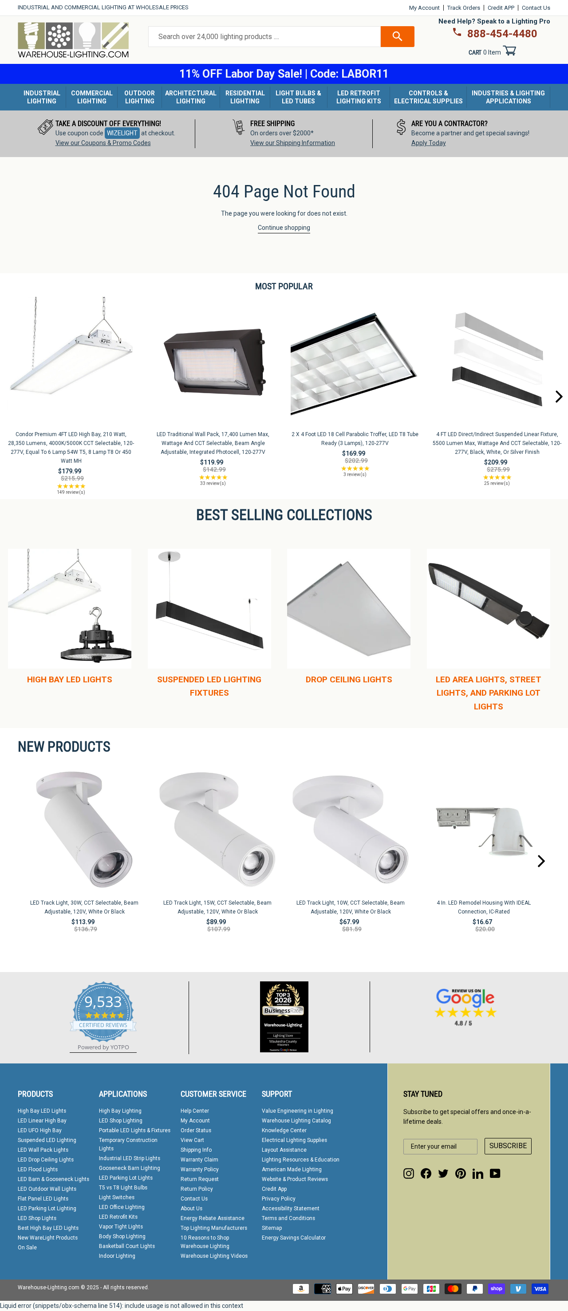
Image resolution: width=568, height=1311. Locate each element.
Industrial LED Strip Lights (129, 1158)
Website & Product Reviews (295, 1179)
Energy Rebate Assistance (213, 1218)
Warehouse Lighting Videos (214, 1256)
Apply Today (428, 142)
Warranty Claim (199, 1160)
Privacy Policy (279, 1199)
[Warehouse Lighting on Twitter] (443, 1173)
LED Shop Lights (37, 1218)
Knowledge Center (284, 1130)
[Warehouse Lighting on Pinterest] (460, 1173)
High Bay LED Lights (42, 1111)
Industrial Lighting (42, 97)
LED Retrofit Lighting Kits (358, 97)
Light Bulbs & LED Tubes (298, 97)
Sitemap (272, 1228)
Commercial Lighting (92, 97)
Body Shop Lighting (122, 1236)
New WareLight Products (48, 1238)
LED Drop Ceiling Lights (46, 1160)
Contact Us (536, 8)
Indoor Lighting (117, 1256)
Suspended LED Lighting (47, 1140)
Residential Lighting (245, 97)
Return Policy (197, 1189)
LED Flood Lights (38, 1169)
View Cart (192, 1140)
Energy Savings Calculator (294, 1238)
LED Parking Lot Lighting (47, 1208)
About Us (191, 1208)
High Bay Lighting (120, 1111)
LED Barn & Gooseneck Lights (53, 1179)
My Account (424, 8)
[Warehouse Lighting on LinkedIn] (478, 1173)
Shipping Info (196, 1150)
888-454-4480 (502, 34)
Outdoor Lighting (139, 97)
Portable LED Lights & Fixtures (134, 1130)
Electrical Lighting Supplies (294, 1140)
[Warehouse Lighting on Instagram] (408, 1173)
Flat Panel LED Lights (43, 1199)
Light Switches (116, 1197)
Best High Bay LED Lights (48, 1228)
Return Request (200, 1179)
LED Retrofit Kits (118, 1217)
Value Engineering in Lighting (297, 1111)
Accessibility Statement (291, 1208)
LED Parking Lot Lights (126, 1178)
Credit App (274, 1189)
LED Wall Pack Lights (43, 1150)
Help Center (195, 1111)
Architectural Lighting (191, 97)
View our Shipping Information (292, 142)
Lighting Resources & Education (300, 1160)
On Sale (27, 1247)
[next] (559, 397)
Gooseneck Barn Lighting (129, 1168)
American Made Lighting (292, 1169)
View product (71, 370)
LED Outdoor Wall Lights (47, 1189)
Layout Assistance (284, 1150)
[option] (106, 133)
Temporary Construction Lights (128, 1144)
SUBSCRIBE (508, 1146)
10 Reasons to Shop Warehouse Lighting (205, 1242)
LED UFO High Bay (40, 1130)
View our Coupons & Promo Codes (103, 142)
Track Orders (463, 8)
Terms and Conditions (288, 1218)
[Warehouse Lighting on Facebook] (426, 1173)
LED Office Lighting (122, 1207)
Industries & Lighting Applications (508, 97)
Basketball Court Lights (127, 1246)
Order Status (196, 1130)
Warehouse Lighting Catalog (296, 1121)
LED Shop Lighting (120, 1121)
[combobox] (264, 36)
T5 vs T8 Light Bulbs (123, 1188)
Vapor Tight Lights (121, 1227)
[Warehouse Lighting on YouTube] (495, 1173)
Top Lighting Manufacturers (214, 1228)
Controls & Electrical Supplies (428, 97)
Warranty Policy (200, 1169)
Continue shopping (284, 227)
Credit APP (501, 8)
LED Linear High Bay (42, 1121)
